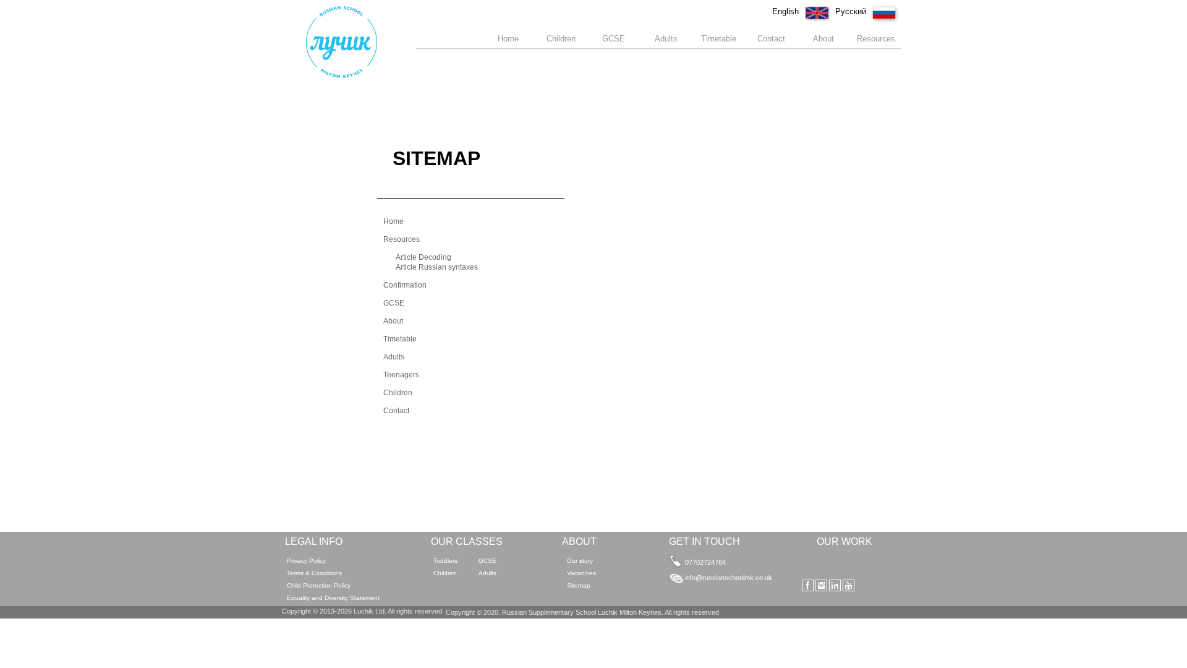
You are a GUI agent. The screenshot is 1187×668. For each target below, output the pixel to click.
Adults (393, 357)
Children (397, 392)
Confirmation (405, 285)
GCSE (393, 303)
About (393, 321)
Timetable (400, 339)
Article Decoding (423, 257)
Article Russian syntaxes (437, 267)
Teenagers (401, 374)
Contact (396, 410)
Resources (401, 239)
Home (393, 221)
